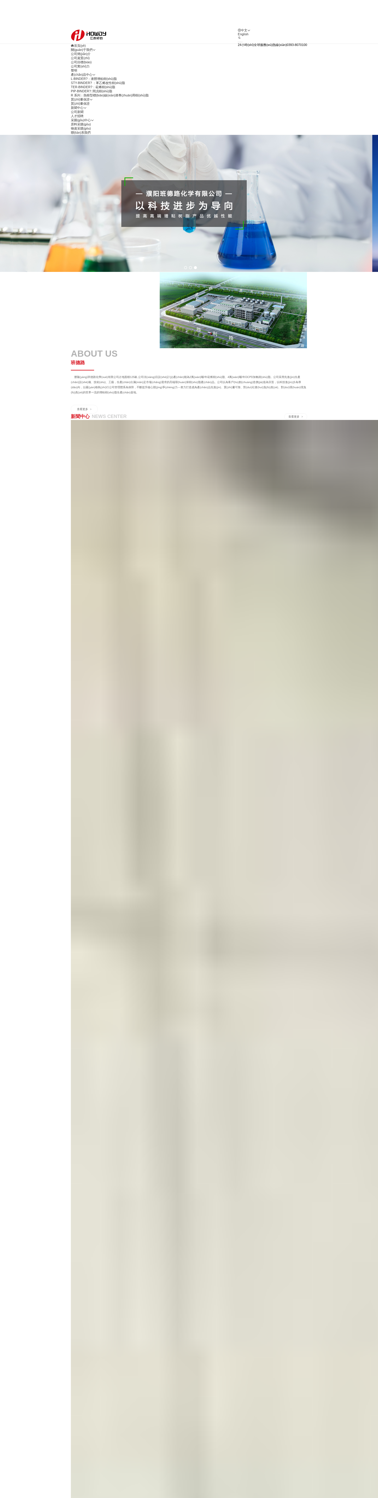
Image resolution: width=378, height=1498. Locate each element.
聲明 (74, 70)
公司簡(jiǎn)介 (81, 54)
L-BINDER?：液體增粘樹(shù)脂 (94, 78)
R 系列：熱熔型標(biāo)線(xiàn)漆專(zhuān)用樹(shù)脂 (110, 95)
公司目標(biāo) (81, 62)
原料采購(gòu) (81, 124)
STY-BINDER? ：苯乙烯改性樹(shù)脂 (98, 83)
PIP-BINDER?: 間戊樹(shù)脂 (91, 91)
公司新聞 (77, 112)
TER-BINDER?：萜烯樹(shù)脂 (93, 87)
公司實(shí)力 (80, 66)
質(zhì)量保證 (80, 103)
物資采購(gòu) (81, 128)
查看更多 (84, 409)
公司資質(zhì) (80, 58)
